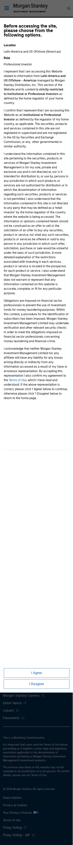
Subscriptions (12, 797)
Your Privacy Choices (18, 812)
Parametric (11, 718)
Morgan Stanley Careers (21, 695)
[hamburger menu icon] (6, 8)
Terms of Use (17, 380)
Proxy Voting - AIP (16, 835)
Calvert (8, 710)
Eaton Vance (12, 703)
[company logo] (30, 8)
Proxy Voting (12, 828)
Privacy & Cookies (15, 805)
